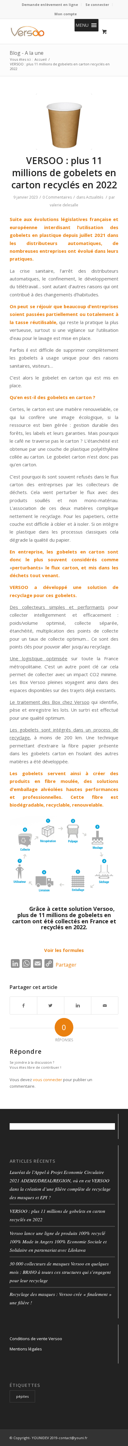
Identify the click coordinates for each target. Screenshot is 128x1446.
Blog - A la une (26, 52)
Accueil (40, 59)
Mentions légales (26, 1349)
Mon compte (65, 14)
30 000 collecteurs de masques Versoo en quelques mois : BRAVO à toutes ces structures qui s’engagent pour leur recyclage (60, 1272)
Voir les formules (64, 950)
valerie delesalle (64, 205)
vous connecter (47, 1079)
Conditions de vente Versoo (36, 1338)
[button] (82, 25)
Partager (66, 964)
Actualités (94, 197)
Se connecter (97, 4)
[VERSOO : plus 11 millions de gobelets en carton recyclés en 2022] (64, 122)
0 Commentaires (57, 197)
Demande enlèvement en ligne (50, 4)
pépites (22, 1396)
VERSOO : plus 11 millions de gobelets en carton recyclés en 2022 (64, 172)
